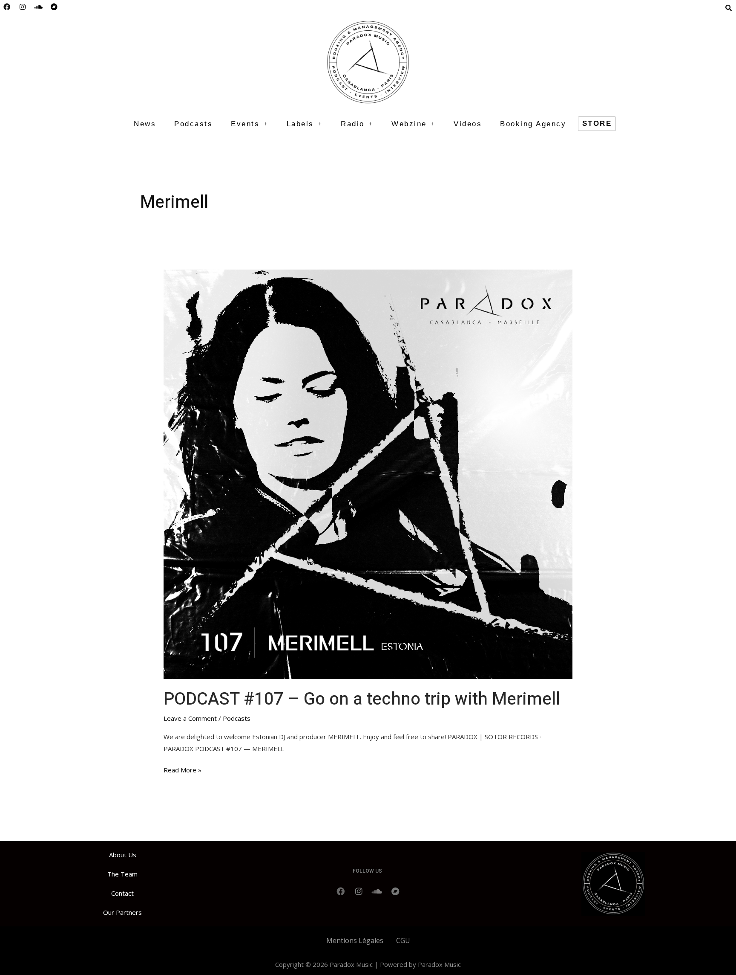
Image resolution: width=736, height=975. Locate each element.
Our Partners (122, 912)
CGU (403, 940)
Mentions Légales (354, 940)
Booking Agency (533, 124)
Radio (353, 124)
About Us (122, 854)
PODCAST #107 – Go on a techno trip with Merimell (362, 699)
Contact (122, 893)
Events (245, 124)
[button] (249, 124)
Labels (300, 124)
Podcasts (193, 124)
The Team (122, 874)
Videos (468, 124)
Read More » (182, 769)
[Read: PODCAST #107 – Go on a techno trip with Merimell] (368, 473)
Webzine (409, 124)
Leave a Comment (190, 718)
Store (597, 123)
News (145, 124)
